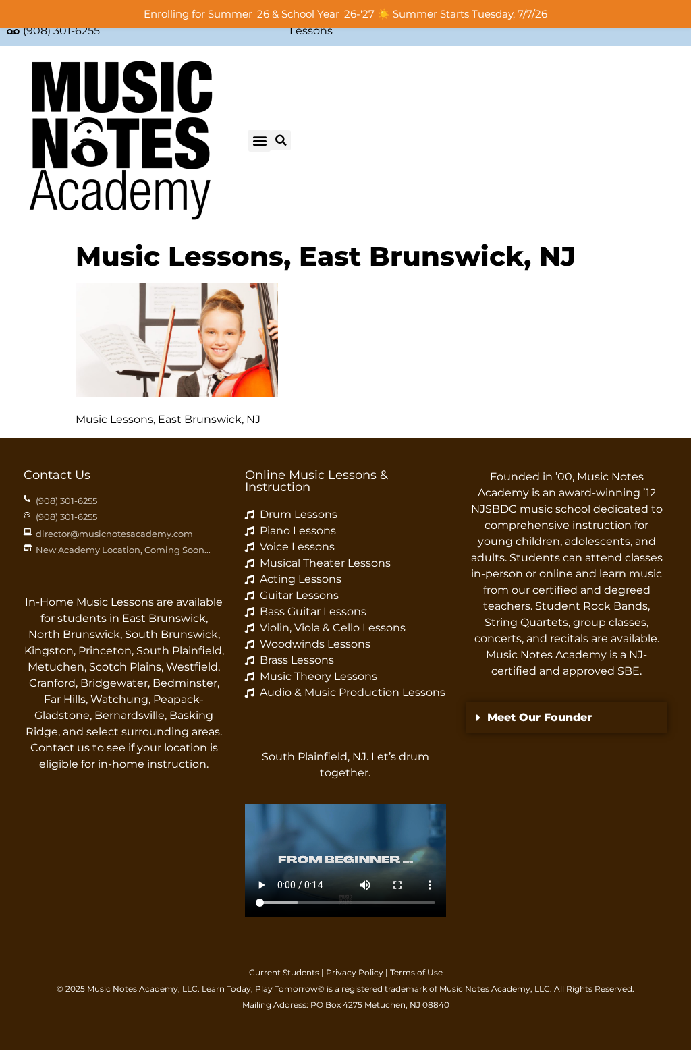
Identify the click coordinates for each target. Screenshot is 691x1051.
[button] (259, 141)
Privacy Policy (354, 972)
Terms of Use (416, 972)
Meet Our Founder (539, 717)
